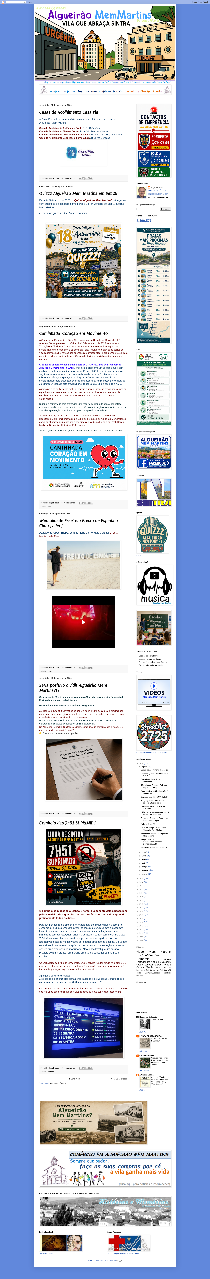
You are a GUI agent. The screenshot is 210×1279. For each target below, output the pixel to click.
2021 (141, 893)
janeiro (145, 874)
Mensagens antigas (119, 1079)
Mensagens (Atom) (58, 1083)
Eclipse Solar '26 (148, 824)
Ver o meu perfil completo (158, 197)
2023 (141, 886)
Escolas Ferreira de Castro (150, 659)
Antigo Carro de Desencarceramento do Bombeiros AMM (151, 841)
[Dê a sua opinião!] (83, 178)
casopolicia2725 (153, 964)
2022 (141, 889)
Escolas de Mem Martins (149, 656)
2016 (141, 911)
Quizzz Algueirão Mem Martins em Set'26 (78, 193)
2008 (141, 940)
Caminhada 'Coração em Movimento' (74, 333)
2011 (141, 929)
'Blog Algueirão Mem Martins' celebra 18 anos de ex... (153, 802)
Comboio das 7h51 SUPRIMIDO (68, 823)
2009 (141, 937)
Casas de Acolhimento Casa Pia (68, 112)
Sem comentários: (68, 178)
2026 (141, 763)
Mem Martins (160, 951)
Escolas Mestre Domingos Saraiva (153, 662)
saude (49, 506)
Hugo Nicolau (157, 187)
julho (144, 852)
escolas (156, 970)
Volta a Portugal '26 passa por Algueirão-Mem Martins (153, 829)
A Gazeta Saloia (146, 1075)
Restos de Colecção (148, 1017)
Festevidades (143, 962)
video (140, 951)
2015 (141, 915)
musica (49, 671)
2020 (141, 897)
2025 (141, 878)
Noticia (167, 964)
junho (144, 856)
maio (144, 859)
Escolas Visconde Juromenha (151, 665)
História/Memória (148, 955)
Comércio (143, 958)
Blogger (119, 1260)
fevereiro (145, 870)
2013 (141, 922)
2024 (141, 882)
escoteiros (139, 975)
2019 (141, 900)
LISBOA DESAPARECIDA (150, 1036)
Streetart (167, 967)
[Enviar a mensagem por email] (80, 178)
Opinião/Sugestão (152, 973)
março (144, 867)
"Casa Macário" (157, 1019)
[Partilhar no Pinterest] (91, 178)
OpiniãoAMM (165, 970)
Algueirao (156, 962)
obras (138, 973)
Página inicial (74, 1079)
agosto (145, 767)
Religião (149, 970)
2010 (141, 933)
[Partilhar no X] (85, 178)
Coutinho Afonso (146, 1056)
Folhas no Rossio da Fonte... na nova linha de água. (154, 819)
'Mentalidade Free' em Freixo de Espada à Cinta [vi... (154, 786)
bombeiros (140, 970)
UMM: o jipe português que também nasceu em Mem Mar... (156, 813)
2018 (141, 904)
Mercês (149, 967)
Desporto (166, 962)
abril (144, 863)
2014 (141, 918)
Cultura (140, 967)
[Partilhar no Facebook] (88, 178)
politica (158, 967)
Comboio (50, 1072)
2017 (141, 908)
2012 (141, 926)
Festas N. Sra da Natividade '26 (154, 848)
